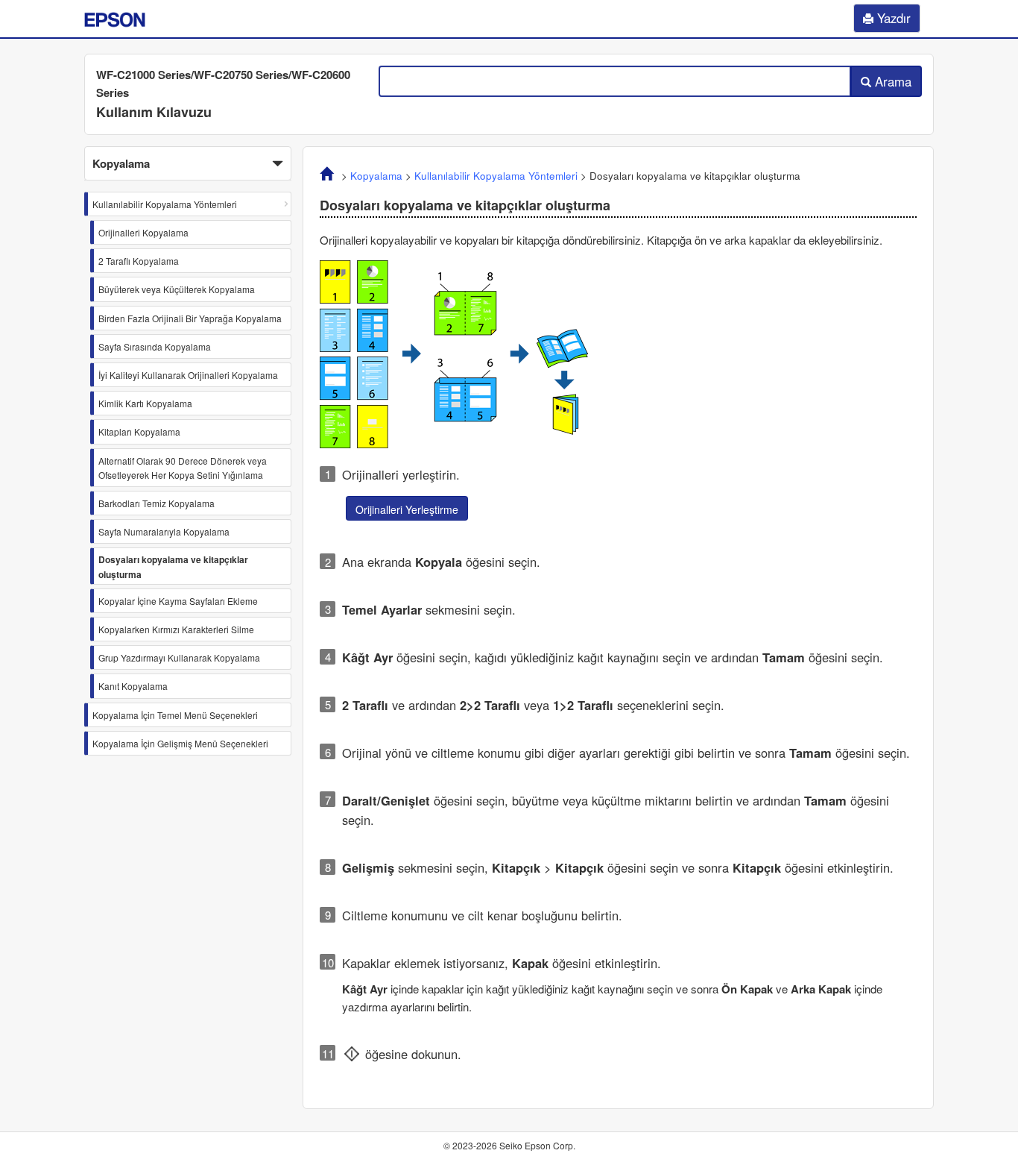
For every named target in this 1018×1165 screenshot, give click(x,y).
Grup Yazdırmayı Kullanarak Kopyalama (179, 657)
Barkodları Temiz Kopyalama (156, 503)
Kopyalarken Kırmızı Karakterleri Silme (176, 629)
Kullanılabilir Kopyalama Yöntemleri (164, 204)
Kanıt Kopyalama (133, 685)
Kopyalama (376, 176)
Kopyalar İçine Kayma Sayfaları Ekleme (178, 600)
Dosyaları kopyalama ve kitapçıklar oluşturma (173, 566)
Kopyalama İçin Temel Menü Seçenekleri (175, 715)
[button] (187, 163)
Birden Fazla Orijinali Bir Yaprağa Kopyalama (190, 318)
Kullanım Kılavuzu (154, 112)
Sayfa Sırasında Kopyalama (154, 346)
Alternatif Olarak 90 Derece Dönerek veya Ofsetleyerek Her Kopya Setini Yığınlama (182, 467)
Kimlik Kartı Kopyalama (145, 403)
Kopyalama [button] (121, 163)
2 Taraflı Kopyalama (138, 260)
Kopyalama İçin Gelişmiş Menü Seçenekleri (180, 743)
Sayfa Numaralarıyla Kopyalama (164, 531)
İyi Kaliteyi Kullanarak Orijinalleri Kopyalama (188, 374)
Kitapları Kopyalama (139, 431)
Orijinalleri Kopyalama (143, 232)
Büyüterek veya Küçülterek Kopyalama (176, 289)
